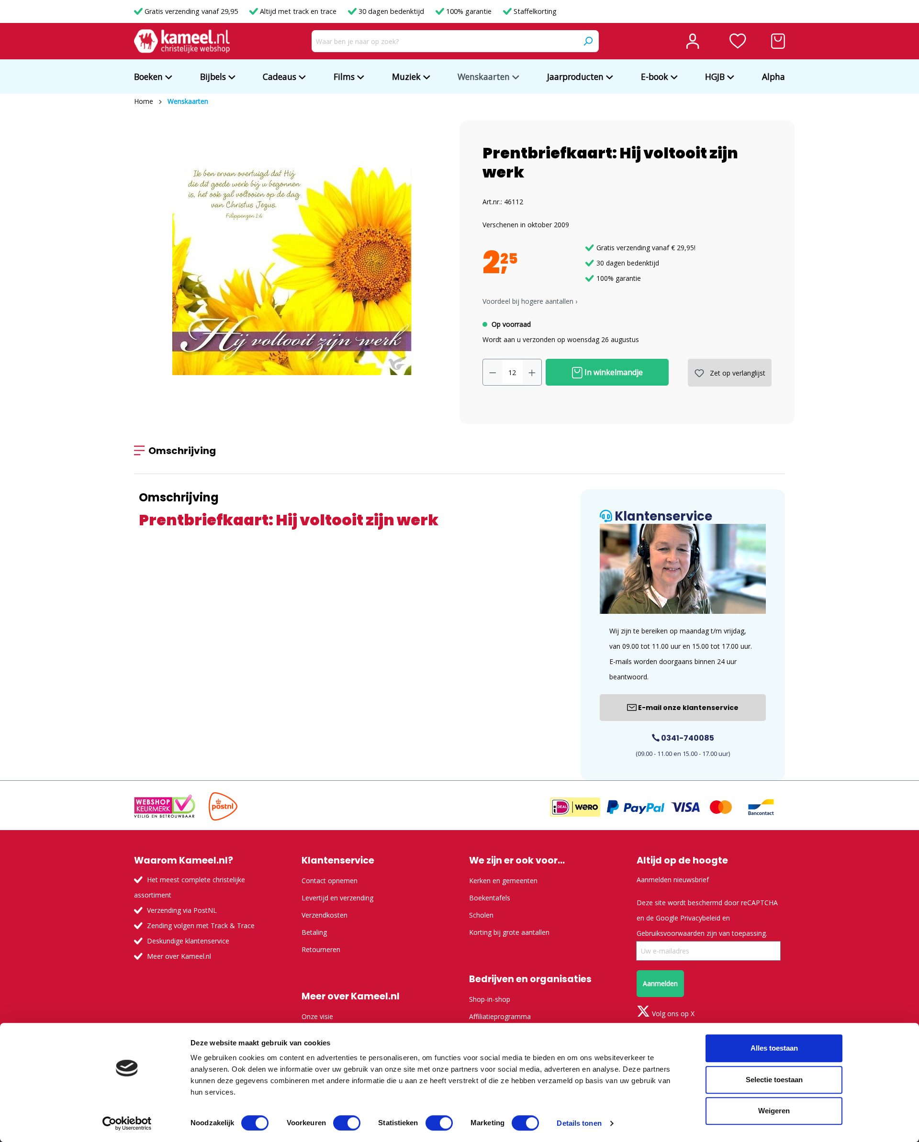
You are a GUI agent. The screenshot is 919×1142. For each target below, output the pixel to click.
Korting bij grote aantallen (509, 932)
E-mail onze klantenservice (688, 707)
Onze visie (317, 1016)
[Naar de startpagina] (182, 41)
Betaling (314, 932)
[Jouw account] (693, 41)
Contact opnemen (330, 880)
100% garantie (468, 11)
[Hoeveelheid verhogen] (532, 372)
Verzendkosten (324, 915)
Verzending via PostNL (182, 910)
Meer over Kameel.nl (179, 956)
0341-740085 (687, 737)
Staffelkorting (534, 11)
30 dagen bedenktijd (391, 11)
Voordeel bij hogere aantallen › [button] (529, 301)
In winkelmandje (613, 372)
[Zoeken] (588, 41)
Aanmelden (660, 983)
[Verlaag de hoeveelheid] (492, 372)
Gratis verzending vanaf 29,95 (191, 11)
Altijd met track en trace (298, 11)
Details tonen (579, 1123)
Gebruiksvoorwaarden (671, 933)
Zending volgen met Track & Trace (201, 925)
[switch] (346, 1123)
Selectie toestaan (774, 1079)
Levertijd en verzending (337, 897)
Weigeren (774, 1111)
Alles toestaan (774, 1048)
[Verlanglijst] (738, 41)
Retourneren (321, 949)
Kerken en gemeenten (503, 880)
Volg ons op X (672, 1013)
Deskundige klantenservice (188, 940)
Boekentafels (489, 897)
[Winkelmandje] (778, 41)
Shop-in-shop (489, 999)
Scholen (481, 915)
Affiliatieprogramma (500, 1016)
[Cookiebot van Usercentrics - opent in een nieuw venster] (127, 1123)
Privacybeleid (700, 917)
